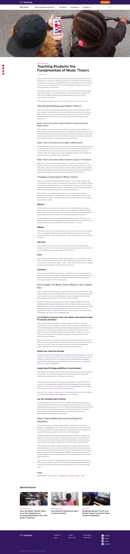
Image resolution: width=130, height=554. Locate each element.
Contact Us (57, 535)
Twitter (106, 538)
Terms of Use (87, 537)
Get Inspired (74, 7)
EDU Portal (24, 7)
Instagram (107, 544)
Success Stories (25, 508)
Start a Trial (72, 537)
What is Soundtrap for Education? (45, 7)
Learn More (105, 2)
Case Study (85, 508)
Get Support (86, 7)
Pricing (71, 535)
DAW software (42, 475)
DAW (83, 475)
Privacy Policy (87, 535)
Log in (56, 537)
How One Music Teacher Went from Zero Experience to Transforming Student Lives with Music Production (33, 514)
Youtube (106, 541)
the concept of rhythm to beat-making (66, 384)
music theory (52, 475)
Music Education (42, 63)
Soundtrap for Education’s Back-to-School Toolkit (64, 512)
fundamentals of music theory (69, 475)
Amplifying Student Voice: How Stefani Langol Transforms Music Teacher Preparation (96, 513)
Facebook (107, 535)
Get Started (62, 7)
